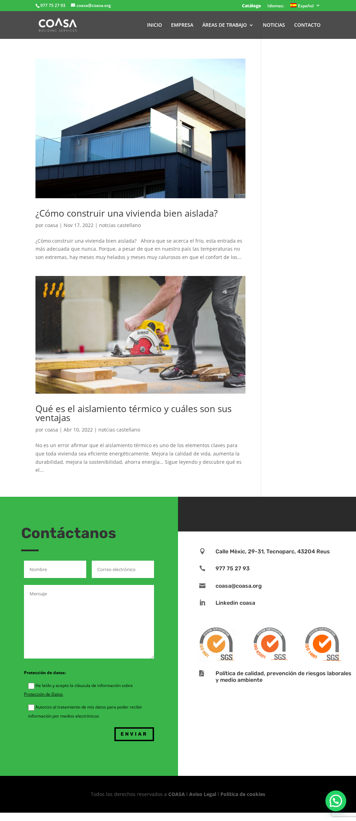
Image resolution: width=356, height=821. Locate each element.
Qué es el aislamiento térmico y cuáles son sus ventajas (133, 413)
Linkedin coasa (235, 603)
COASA (177, 794)
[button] (335, 800)
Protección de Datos (43, 694)
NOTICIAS (274, 25)
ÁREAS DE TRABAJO (224, 25)
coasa (51, 225)
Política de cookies (242, 794)
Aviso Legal (202, 794)
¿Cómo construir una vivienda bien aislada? (126, 213)
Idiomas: (275, 6)
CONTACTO (307, 25)
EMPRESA (182, 25)
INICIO (154, 25)
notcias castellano (120, 225)
